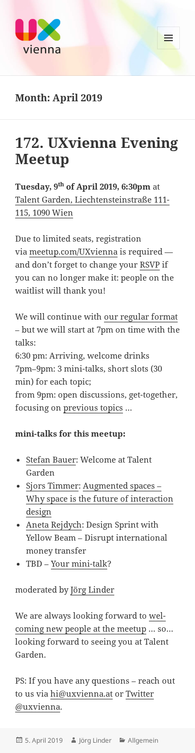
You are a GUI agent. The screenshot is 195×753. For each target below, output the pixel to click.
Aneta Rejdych (54, 524)
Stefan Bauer (51, 459)
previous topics (93, 407)
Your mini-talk (79, 563)
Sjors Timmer (52, 485)
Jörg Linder (92, 589)
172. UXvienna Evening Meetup (96, 150)
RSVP (150, 264)
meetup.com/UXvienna (73, 251)
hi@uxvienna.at (81, 693)
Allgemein (143, 740)
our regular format (141, 316)
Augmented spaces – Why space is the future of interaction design (99, 498)
